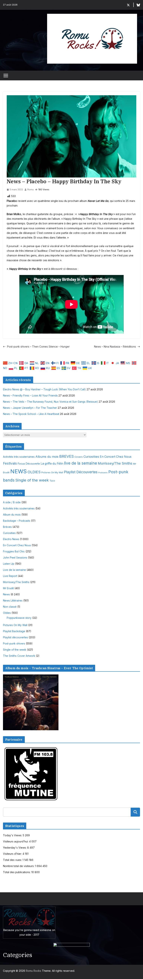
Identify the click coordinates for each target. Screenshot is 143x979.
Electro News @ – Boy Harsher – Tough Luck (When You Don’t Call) (44, 389)
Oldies (7, 612)
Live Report (10, 576)
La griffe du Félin (52, 463)
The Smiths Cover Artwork (19, 655)
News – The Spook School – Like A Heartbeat (31, 413)
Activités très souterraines (19, 456)
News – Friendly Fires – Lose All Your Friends (30, 395)
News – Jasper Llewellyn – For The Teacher (30, 407)
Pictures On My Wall (52, 472)
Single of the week (32, 480)
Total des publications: (17, 872)
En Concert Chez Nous (115, 456)
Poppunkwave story (19, 617)
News (6, 594)
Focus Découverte (29, 463)
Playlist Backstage (14, 631)
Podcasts (103, 472)
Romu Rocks (33, 970)
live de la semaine (80, 463)
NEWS (18, 471)
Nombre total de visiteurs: (19, 866)
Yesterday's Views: (15, 847)
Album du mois (12, 514)
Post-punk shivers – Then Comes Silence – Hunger (38, 346)
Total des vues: (13, 859)
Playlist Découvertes (81, 472)
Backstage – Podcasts (16, 520)
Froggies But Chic (14, 551)
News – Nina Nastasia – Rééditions (115, 346)
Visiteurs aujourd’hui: (16, 841)
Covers (78, 456)
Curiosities (91, 456)
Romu (30, 189)
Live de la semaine (14, 569)
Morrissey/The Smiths (115, 463)
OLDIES (34, 472)
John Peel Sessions (15, 557)
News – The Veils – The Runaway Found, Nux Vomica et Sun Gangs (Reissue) (50, 401)
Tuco (52, 480)
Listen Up (8, 563)
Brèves (7, 526)
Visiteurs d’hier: (13, 853)
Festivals (10, 463)
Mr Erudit (8, 588)
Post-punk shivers (14, 643)
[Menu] (6, 75)
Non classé (10, 606)
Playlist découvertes (15, 637)
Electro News (11, 539)
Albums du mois (46, 456)
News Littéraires (13, 600)
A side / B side (12, 502)
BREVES (66, 456)
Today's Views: (13, 835)
